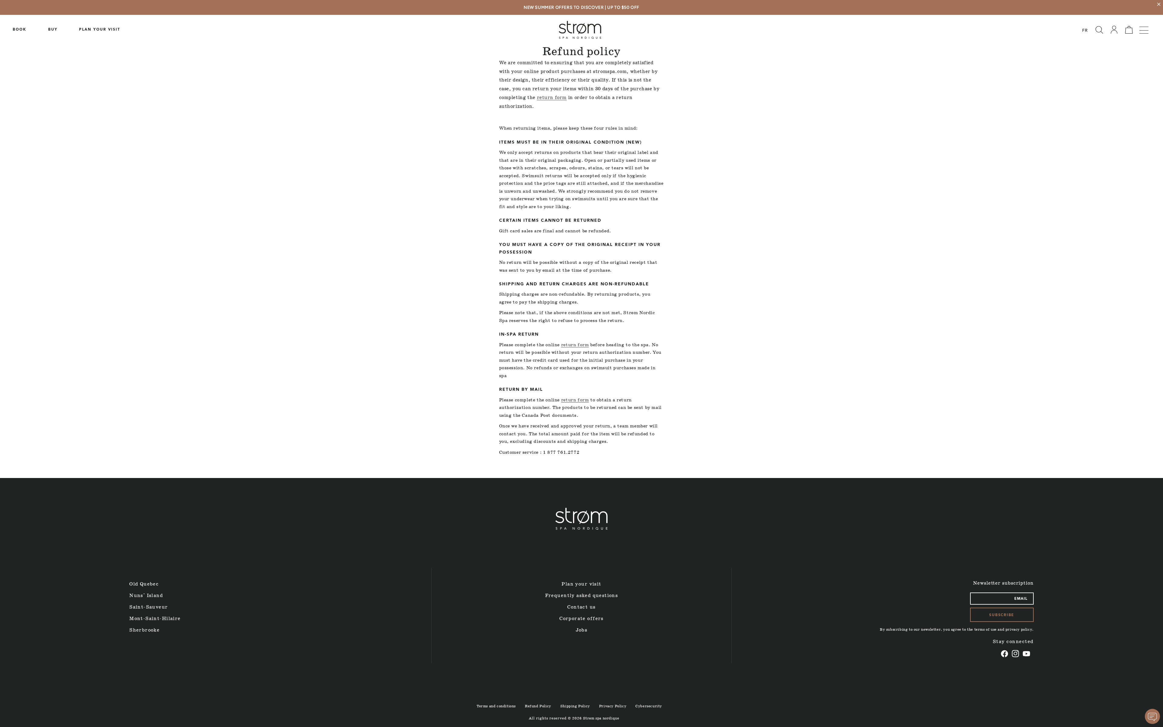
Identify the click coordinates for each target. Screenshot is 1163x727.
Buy (53, 30)
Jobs (582, 630)
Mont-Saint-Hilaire (155, 619)
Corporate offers (581, 619)
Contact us (581, 607)
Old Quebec (144, 584)
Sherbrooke (144, 630)
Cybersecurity (648, 706)
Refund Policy (538, 706)
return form (552, 98)
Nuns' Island (146, 596)
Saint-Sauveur (148, 607)
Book (19, 30)
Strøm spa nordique (601, 718)
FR (1085, 31)
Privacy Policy (612, 706)
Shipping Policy (575, 706)
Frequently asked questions (581, 596)
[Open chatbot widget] (1152, 716)
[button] (1099, 29)
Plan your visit (99, 30)
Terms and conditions (496, 706)
